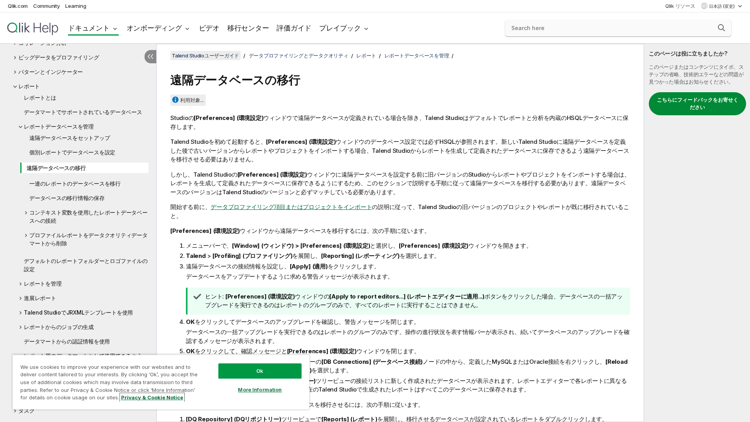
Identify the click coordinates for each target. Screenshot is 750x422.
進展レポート (40, 298)
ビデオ (209, 28)
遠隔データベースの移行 (56, 168)
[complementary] (697, 233)
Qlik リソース (680, 6)
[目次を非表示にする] (150, 56)
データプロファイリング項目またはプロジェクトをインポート (291, 207)
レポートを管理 (42, 283)
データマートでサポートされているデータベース (83, 112)
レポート (29, 86)
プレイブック (340, 28)
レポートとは (40, 97)
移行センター (248, 28)
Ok (259, 371)
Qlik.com (18, 6)
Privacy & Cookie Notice (152, 397)
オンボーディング (154, 28)
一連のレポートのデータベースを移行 (75, 183)
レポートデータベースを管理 (59, 126)
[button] (721, 28)
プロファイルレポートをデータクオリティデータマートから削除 (88, 239)
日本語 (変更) (722, 6)
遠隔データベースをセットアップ (69, 137)
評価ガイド (294, 28)
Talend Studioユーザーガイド (205, 55)
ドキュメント (89, 28)
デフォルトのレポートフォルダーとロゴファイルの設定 (85, 264)
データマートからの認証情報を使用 (67, 341)
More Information (260, 389)
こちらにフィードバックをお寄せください (697, 104)
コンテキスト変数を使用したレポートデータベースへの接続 (88, 216)
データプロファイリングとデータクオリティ (298, 55)
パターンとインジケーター (50, 71)
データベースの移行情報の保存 (67, 198)
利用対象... (192, 100)
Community (46, 6)
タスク (26, 410)
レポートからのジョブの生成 (59, 327)
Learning (75, 6)
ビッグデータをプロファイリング (58, 57)
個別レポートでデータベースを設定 (72, 152)
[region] (160, 381)
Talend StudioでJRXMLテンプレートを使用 (78, 312)
